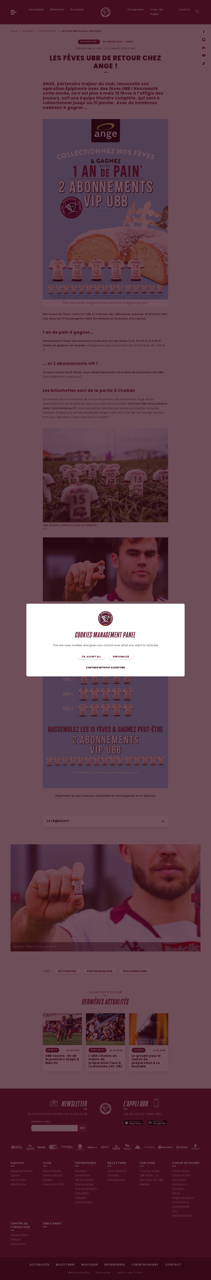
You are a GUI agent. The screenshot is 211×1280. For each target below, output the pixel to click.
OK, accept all (91, 657)
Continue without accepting (105, 668)
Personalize (121, 657)
